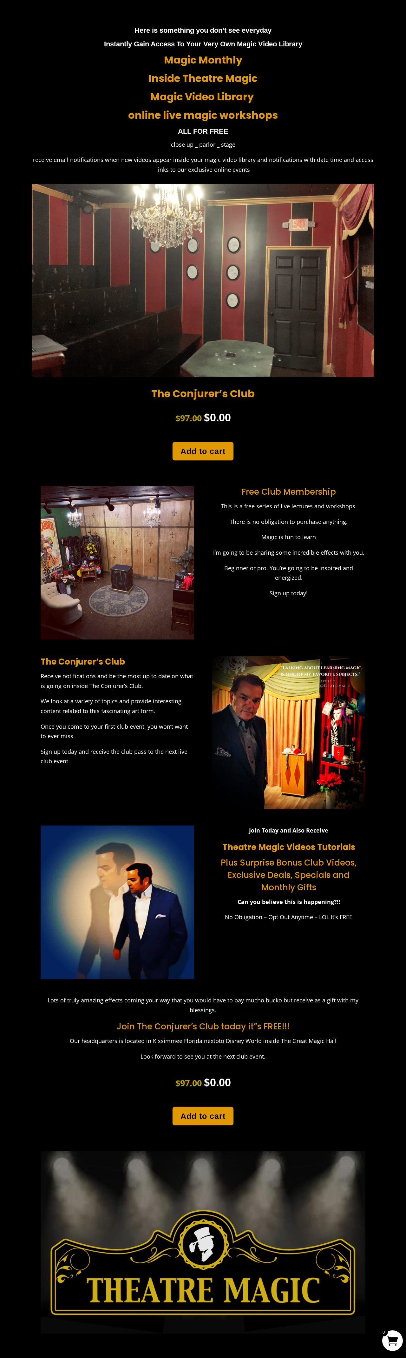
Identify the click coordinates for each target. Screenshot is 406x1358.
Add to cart (203, 451)
